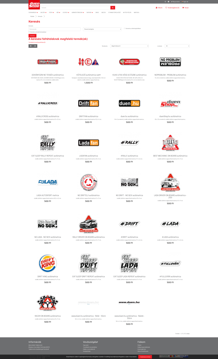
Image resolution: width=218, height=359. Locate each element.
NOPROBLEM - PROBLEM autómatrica (170, 75)
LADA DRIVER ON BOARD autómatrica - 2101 (170, 196)
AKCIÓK (43, 12)
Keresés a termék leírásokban (38, 32)
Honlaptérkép (86, 351)
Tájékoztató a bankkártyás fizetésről (39, 349)
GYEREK (65, 12)
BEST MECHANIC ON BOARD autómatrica (170, 155)
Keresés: (31, 26)
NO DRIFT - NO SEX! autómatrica (129, 195)
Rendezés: (105, 46)
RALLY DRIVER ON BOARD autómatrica (89, 237)
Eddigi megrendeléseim (144, 347)
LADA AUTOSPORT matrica (48, 195)
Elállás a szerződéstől (89, 349)
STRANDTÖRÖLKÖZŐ (114, 12)
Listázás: (159, 46)
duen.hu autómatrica (129, 116)
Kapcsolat (86, 345)
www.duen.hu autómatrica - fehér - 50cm (88, 316)
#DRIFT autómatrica (129, 237)
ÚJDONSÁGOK (33, 12)
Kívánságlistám (142, 349)
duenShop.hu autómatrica (170, 116)
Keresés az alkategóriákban (133, 28)
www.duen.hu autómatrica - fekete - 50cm (129, 317)
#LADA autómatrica (170, 237)
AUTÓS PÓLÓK (127, 12)
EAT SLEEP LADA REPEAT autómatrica (129, 276)
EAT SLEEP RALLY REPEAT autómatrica (48, 155)
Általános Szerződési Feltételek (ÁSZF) (39, 347)
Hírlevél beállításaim (143, 351)
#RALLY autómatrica (129, 155)
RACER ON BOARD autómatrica (48, 316)
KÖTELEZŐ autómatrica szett (88, 75)
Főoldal (32, 16)
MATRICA (136, 12)
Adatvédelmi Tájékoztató (35, 345)
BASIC (97, 12)
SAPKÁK (89, 12)
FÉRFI (51, 12)
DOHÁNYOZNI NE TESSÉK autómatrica (48, 75)
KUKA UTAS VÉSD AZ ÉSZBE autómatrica (129, 75)
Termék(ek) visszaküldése (90, 347)
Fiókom (139, 345)
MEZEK (104, 12)
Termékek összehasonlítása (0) (37, 42)
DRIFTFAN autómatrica (88, 116)
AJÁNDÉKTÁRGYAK (77, 12)
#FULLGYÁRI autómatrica (170, 276)
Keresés (40, 16)
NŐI (58, 12)
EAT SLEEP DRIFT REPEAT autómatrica (88, 276)
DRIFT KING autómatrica (47, 276)
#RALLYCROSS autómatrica (47, 116)
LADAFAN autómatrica (88, 155)
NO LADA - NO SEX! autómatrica (47, 237)
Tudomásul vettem (145, 357)
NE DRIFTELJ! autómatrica (88, 195)
